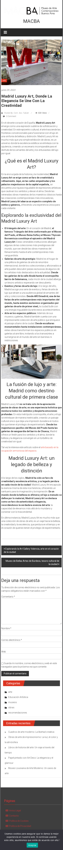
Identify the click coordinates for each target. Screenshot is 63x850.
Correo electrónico (11, 640)
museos (12, 702)
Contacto (14, 815)
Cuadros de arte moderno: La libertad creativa (31, 732)
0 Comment (11, 116)
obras (11, 707)
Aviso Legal (15, 810)
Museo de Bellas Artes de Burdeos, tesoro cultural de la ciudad (32, 562)
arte (4, 80)
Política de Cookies (19, 821)
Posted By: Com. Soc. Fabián (16, 113)
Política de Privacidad (20, 826)
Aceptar (32, 845)
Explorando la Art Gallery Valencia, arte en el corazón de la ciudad (31, 550)
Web (3, 651)
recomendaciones (17, 712)
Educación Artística (18, 697)
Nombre (6, 628)
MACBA (31, 21)
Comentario (8, 596)
